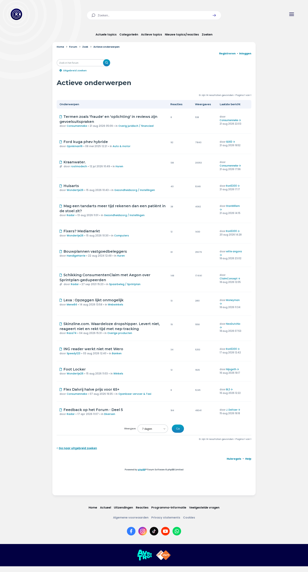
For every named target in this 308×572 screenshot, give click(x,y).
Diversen (109, 414)
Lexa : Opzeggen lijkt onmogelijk (93, 300)
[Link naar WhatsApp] (177, 531)
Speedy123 (73, 353)
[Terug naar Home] (16, 14)
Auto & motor (121, 146)
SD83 (229, 142)
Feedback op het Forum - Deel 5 (93, 410)
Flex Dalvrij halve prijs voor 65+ (91, 389)
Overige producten (119, 333)
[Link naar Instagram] (142, 531)
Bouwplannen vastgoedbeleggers (95, 251)
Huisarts (71, 186)
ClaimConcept (228, 278)
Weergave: (130, 428)
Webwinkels (115, 304)
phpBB (141, 469)
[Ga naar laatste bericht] (240, 120)
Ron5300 (231, 186)
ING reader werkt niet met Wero (93, 349)
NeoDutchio (233, 324)
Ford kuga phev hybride (85, 142)
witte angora (234, 251)
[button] (214, 15)
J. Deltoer (231, 410)
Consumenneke (77, 126)
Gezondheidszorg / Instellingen (134, 190)
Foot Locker (74, 369)
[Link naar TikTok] (154, 531)
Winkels (118, 373)
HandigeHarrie (76, 255)
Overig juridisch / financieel (136, 126)
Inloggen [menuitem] (245, 53)
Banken (117, 353)
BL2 (228, 389)
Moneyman (233, 300)
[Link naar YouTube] (165, 531)
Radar (71, 215)
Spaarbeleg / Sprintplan (124, 284)
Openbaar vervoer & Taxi (134, 394)
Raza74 (71, 333)
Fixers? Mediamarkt (81, 231)
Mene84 (72, 304)
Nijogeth (231, 369)
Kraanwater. (74, 162)
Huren (119, 166)
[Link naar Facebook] (131, 531)
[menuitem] (234, 459)
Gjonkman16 (75, 146)
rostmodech (79, 166)
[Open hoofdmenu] (291, 14)
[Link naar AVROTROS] (144, 555)
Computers (121, 235)
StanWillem (233, 206)
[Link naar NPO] (163, 555)
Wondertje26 (75, 190)
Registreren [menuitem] (227, 53)
